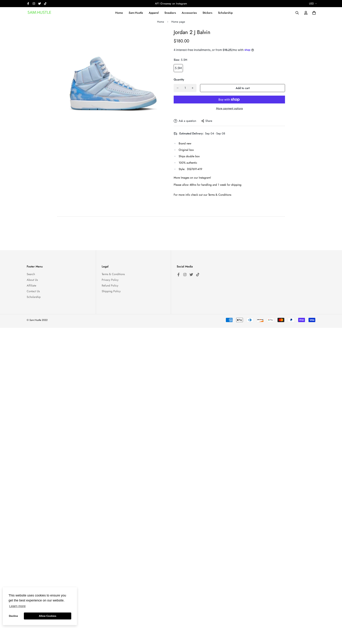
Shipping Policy (111, 291)
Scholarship (225, 13)
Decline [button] (13, 615)
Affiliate (31, 285)
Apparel (154, 13)
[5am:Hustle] (40, 13)
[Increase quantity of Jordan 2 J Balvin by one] (192, 88)
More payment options (229, 108)
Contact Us (33, 291)
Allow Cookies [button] (47, 615)
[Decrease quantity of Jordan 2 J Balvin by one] (178, 88)
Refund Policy (110, 285)
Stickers (207, 13)
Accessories (189, 13)
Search (31, 274)
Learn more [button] (17, 606)
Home (119, 13)
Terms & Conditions (113, 274)
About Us (32, 280)
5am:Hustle (136, 13)
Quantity (179, 79)
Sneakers (170, 13)
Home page (178, 22)
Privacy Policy (110, 280)
